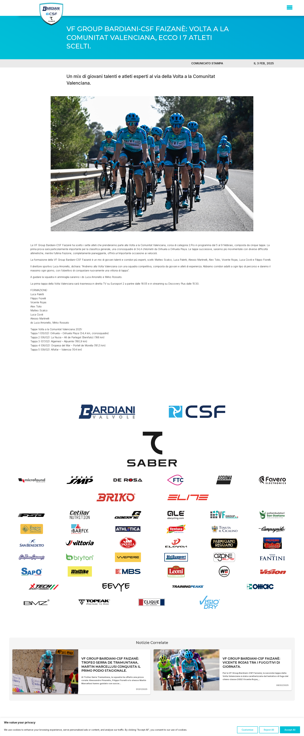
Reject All (269, 729)
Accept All (290, 729)
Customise (247, 729)
